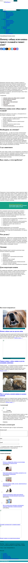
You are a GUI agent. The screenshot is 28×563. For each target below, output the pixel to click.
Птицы (7, 30)
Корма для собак (10, 14)
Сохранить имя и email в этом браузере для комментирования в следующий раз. (11, 447)
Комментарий (3, 430)
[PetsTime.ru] (14, 5)
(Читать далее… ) (18, 338)
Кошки (4, 19)
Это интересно (9, 15)
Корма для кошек (10, 21)
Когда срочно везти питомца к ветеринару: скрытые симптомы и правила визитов (13, 506)
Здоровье (8, 16)
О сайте (5, 553)
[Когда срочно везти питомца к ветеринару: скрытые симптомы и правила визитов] (8, 502)
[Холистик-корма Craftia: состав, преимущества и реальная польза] (8, 481)
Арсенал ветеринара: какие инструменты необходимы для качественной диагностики (13, 495)
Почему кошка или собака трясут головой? (14, 97)
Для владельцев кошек (9, 105)
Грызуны (5, 26)
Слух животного (7, 100)
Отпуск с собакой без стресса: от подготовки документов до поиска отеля (14, 462)
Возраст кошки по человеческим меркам (10, 538)
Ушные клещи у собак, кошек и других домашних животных (12, 361)
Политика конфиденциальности (11, 558)
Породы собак (9, 12)
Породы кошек (9, 20)
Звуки (7, 32)
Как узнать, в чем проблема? (10, 101)
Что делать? (6, 103)
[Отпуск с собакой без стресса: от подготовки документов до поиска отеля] (8, 459)
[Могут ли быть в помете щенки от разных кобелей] (14, 389)
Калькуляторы (9, 33)
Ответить (5, 422)
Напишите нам (6, 556)
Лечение (5, 104)
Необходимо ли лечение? (9, 99)
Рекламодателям (7, 557)
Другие (4, 28)
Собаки (5, 11)
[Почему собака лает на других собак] (14, 327)
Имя (1, 438)
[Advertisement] (14, 64)
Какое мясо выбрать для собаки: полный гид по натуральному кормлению (14, 473)
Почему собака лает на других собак (11, 331)
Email (1, 442)
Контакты (5, 554)
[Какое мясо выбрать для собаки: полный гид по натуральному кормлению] (8, 470)
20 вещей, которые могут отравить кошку (10, 524)
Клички (8, 17)
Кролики (8, 29)
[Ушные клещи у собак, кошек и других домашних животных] (14, 357)
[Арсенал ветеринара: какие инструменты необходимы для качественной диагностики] (8, 492)
